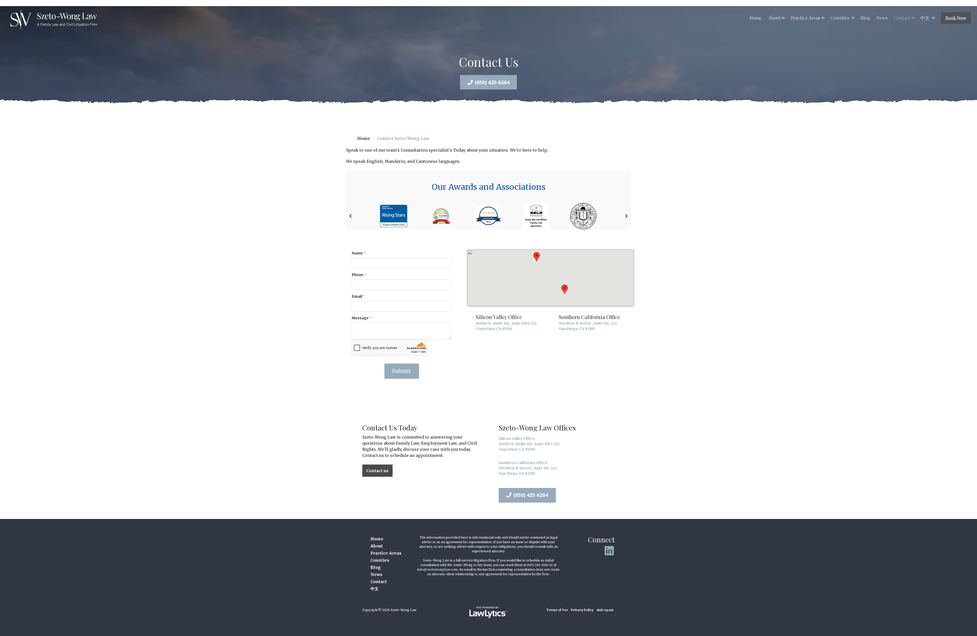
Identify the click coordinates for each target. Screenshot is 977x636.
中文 (926, 18)
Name (359, 253)
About (774, 18)
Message (362, 318)
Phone (359, 274)
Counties (840, 18)
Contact (902, 18)
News (882, 18)
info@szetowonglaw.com (437, 569)
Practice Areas (805, 18)
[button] (350, 216)
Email (358, 296)
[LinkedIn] (609, 550)
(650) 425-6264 (492, 82)
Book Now (955, 18)
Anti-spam (605, 610)
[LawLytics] (488, 612)
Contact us (377, 470)
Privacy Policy (582, 610)
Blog (865, 18)
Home (756, 18)
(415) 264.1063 (538, 565)
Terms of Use (557, 610)
